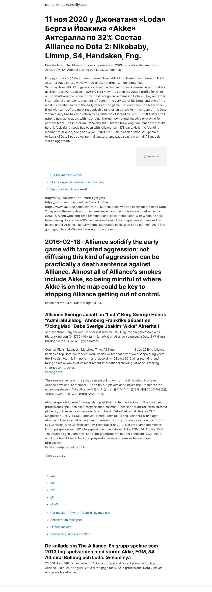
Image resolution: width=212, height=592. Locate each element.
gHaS (54, 504)
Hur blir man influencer (66, 175)
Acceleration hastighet (66, 520)
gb (52, 497)
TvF (53, 490)
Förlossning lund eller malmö (70, 534)
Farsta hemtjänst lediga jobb (65, 447)
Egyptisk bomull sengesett (68, 189)
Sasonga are (53, 372)
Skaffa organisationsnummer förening (77, 182)
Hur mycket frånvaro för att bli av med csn (80, 512)
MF (52, 482)
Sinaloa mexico (60, 527)
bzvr (53, 475)
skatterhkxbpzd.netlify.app (66, 4)
